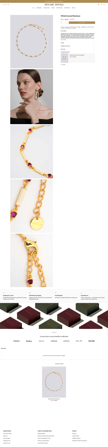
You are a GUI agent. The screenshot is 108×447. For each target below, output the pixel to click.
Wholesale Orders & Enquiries (79, 440)
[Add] (93, 61)
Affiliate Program (76, 438)
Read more (63, 39)
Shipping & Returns (65, 46)
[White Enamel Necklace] (54, 382)
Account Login (6, 438)
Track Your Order (7, 433)
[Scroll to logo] (16, 341)
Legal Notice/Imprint (43, 443)
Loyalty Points (75, 436)
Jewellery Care (6, 440)
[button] (101, 4)
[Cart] (104, 4)
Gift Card (5, 436)
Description (63, 30)
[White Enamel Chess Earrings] (64, 58)
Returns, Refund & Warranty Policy (46, 436)
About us (74, 433)
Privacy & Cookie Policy (43, 440)
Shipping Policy (41, 433)
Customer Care (6, 443)
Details (62, 42)
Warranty (63, 49)
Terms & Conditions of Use (44, 438)
